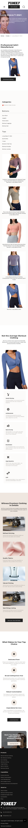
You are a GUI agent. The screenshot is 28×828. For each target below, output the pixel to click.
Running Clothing (5, 768)
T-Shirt (4, 141)
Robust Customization (6, 777)
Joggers (4, 118)
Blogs (2, 798)
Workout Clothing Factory (7, 792)
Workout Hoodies (6, 146)
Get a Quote (14, 6)
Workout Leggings (6, 123)
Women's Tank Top (7, 143)
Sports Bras (5, 138)
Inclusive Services (5, 775)
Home (7, 36)
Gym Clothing (4, 759)
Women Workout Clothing (7, 755)
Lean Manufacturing (5, 779)
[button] (8, 79)
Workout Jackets (6, 149)
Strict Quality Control (6, 781)
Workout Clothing (5, 761)
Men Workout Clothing (6, 757)
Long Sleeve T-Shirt (7, 136)
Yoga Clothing (4, 764)
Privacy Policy (4, 823)
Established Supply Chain (7, 794)
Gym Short (5, 115)
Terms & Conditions (6, 826)
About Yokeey (4, 790)
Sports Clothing (4, 766)
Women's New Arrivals (9, 105)
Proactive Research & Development (9, 783)
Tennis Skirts (5, 120)
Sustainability (4, 796)
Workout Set (5, 126)
